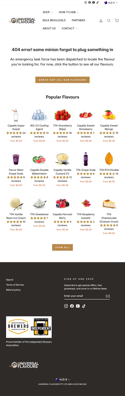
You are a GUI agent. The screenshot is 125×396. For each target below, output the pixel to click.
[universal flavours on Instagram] (66, 306)
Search (9, 279)
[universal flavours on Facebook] (72, 306)
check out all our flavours (62, 80)
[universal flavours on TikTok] (84, 306)
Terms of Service (15, 284)
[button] (14, 132)
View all (62, 247)
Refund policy (13, 289)
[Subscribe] (108, 296)
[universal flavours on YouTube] (78, 306)
